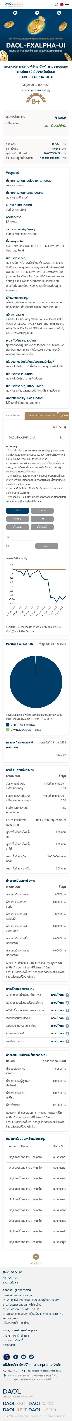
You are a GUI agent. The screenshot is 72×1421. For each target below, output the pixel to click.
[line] (59, 13)
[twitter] (15, 13)
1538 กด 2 (12, 1371)
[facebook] (37, 13)
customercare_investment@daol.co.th (43, 1371)
